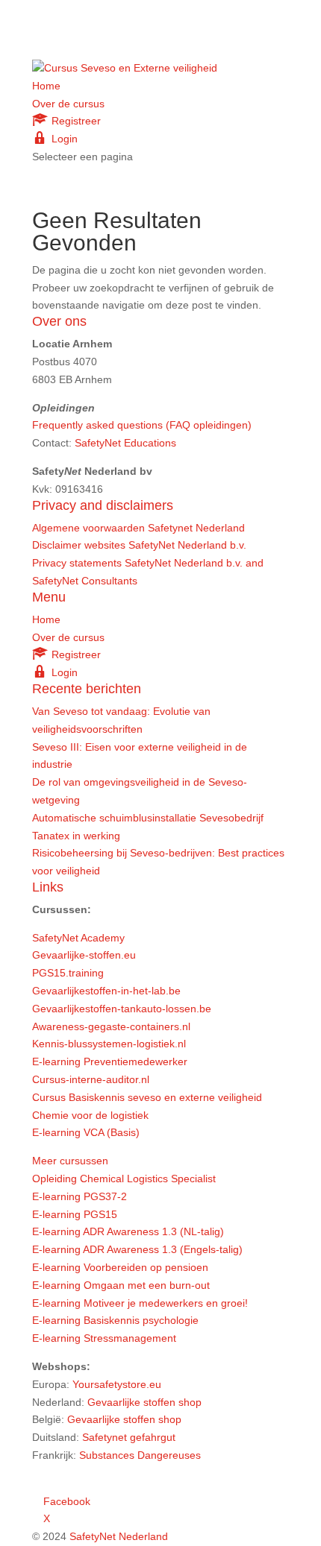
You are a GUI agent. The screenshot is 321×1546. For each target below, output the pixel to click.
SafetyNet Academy (78, 938)
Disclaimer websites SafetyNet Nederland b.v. (139, 545)
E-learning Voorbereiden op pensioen (120, 1267)
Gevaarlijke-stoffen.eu (84, 955)
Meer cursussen (70, 1161)
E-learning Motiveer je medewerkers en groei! (140, 1303)
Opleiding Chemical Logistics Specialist (124, 1178)
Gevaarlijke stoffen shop (144, 1402)
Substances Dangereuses (140, 1455)
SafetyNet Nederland (118, 1536)
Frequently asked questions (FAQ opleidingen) (142, 425)
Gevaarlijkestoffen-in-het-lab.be (106, 991)
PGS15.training (69, 973)
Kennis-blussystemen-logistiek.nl (109, 1044)
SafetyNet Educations (125, 443)
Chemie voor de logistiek (90, 1115)
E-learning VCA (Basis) (86, 1132)
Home (46, 86)
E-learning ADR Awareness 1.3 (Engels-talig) (137, 1249)
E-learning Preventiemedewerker (109, 1061)
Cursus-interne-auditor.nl (90, 1079)
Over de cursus (68, 104)
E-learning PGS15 (74, 1214)
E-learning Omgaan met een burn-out (121, 1285)
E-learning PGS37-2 (79, 1196)
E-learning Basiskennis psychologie (115, 1320)
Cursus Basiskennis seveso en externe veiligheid (147, 1097)
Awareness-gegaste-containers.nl (111, 1026)
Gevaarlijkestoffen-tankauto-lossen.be (121, 1009)
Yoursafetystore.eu (116, 1384)
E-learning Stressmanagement (104, 1338)
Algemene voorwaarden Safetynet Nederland (138, 528)
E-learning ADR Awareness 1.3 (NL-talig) (128, 1231)
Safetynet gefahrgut (128, 1437)
